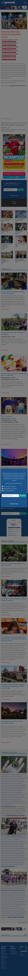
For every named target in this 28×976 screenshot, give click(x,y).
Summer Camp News (8, 490)
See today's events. (14, 503)
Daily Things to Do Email (9, 486)
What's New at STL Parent (10, 488)
